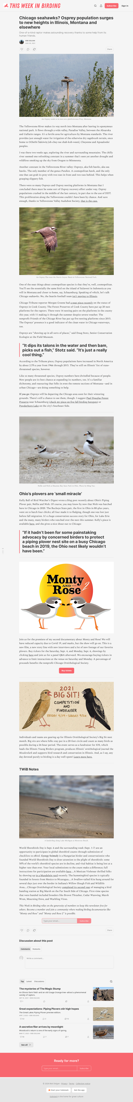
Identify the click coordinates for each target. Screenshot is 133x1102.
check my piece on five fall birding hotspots (73, 402)
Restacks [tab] (36, 949)
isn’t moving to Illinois (84, 296)
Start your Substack (60, 1090)
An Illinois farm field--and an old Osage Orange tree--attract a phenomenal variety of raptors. (52, 993)
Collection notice (83, 1083)
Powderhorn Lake (29, 406)
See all (24, 1044)
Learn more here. (83, 757)
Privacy (64, 1083)
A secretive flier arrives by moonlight (41, 1026)
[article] (66, 995)
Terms (71, 1083)
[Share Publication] (101, 5)
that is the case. (89, 201)
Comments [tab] (25, 949)
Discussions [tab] (39, 981)
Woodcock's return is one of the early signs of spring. (43, 1030)
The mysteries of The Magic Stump (40, 988)
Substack (54, 1096)
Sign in (125, 5)
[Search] (95, 5)
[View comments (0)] (28, 49)
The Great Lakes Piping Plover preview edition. (40, 1012)
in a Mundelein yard (47, 875)
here (31, 524)
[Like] (21, 49)
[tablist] (30, 949)
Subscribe (111, 5)
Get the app (79, 1090)
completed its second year (76, 887)
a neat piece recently (82, 303)
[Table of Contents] (3, 551)
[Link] (16, 494)
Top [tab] (22, 981)
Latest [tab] (29, 981)
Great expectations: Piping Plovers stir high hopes (49, 1008)
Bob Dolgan (30, 41)
